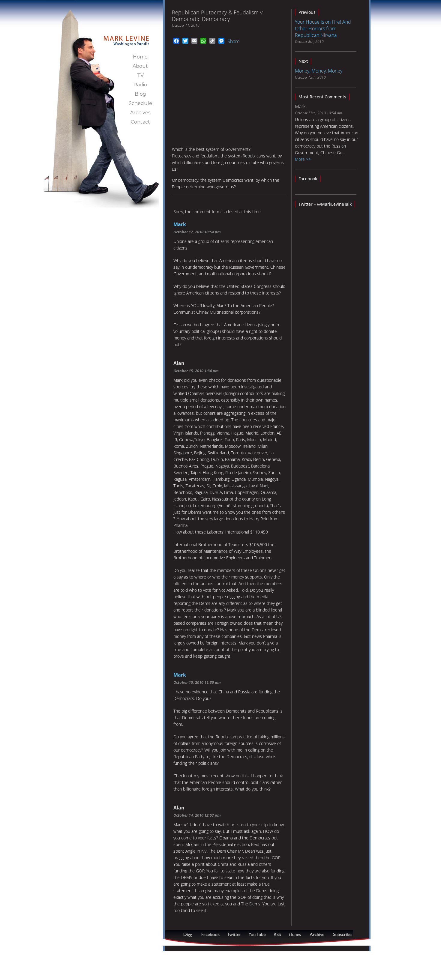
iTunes (295, 934)
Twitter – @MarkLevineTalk (325, 204)
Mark (179, 224)
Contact (140, 122)
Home (140, 57)
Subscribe (194, 942)
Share (233, 41)
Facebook (307, 178)
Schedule (140, 103)
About (140, 66)
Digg (189, 934)
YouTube (257, 934)
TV (140, 75)
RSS (277, 934)
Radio (140, 85)
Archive (317, 934)
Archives (140, 112)
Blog (140, 94)
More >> (303, 159)
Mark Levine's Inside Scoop (126, 37)
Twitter (234, 934)
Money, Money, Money (318, 70)
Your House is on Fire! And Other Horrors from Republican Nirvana (323, 28)
